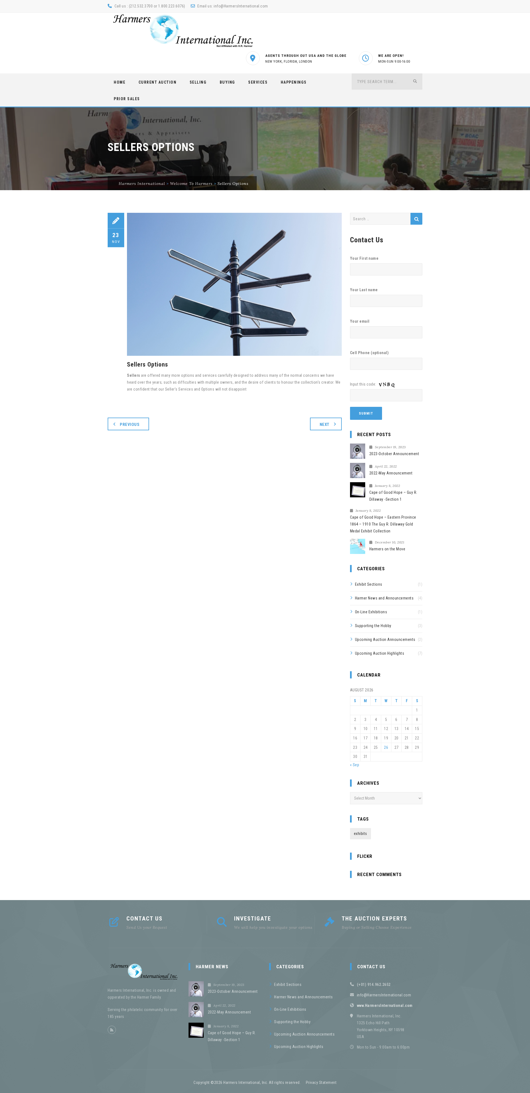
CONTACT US (144, 918)
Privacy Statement (321, 1082)
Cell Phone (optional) (369, 353)
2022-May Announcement (391, 473)
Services (257, 82)
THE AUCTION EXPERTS (374, 918)
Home (119, 82)
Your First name (364, 258)
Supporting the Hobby (373, 626)
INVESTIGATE (252, 918)
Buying (227, 82)
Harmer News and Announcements (384, 598)
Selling (198, 82)
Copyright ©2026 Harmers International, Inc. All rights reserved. (247, 1082)
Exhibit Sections (368, 584)
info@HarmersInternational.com (241, 6)
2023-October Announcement (394, 454)
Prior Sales (127, 99)
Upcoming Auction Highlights (379, 653)
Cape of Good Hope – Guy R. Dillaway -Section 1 (393, 496)
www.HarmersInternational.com (385, 1005)
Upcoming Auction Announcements (385, 639)
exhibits (360, 833)
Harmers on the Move (387, 549)
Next (325, 424)
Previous (129, 424)
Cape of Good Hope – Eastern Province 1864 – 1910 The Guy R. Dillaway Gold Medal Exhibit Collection (383, 524)
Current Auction (158, 82)
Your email (360, 321)
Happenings (294, 82)
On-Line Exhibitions (371, 612)
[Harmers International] (183, 31)
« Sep (354, 765)
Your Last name (364, 290)
